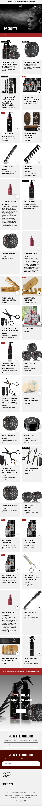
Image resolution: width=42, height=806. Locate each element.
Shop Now (21, 711)
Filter (5, 34)
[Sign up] (37, 744)
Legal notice (34, 795)
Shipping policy (15, 797)
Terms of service (25, 795)
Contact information (25, 797)
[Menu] (2, 6)
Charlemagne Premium (18, 792)
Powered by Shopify (29, 792)
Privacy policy (16, 795)
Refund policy (8, 795)
